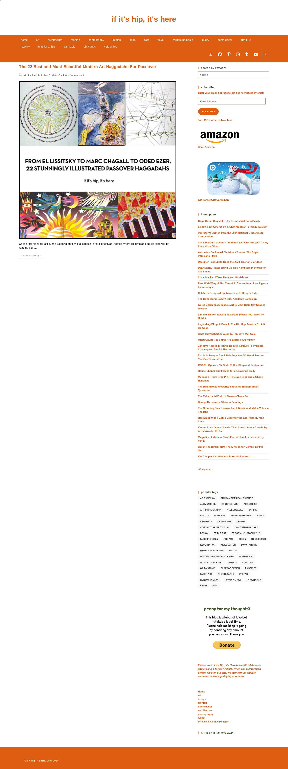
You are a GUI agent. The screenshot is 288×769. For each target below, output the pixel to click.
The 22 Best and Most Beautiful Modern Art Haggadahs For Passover (87, 66)
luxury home (249, 545)
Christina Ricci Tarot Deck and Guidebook (223, 277)
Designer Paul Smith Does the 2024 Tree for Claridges (230, 261)
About (201, 717)
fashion (202, 702)
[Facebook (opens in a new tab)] (221, 54)
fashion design (209, 539)
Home (201, 691)
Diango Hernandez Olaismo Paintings (220, 402)
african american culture (237, 498)
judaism (64, 75)
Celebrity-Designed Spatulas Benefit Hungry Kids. (228, 293)
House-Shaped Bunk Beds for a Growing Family (226, 370)
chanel (241, 521)
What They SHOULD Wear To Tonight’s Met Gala (227, 333)
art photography (211, 510)
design (204, 533)
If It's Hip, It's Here (144, 19)
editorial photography (246, 533)
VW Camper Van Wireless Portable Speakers (224, 456)
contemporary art (246, 527)
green (242, 539)
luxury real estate (212, 551)
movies (232, 562)
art (24, 75)
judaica (54, 75)
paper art (206, 574)
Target (218, 668)
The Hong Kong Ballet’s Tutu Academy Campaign (227, 298)
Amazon (256, 665)
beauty (204, 516)
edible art (220, 533)
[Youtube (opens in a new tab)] (257, 54)
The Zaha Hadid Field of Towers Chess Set (223, 396)
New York (247, 562)
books (31, 75)
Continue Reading (33, 256)
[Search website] (265, 54)
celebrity (206, 521)
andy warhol (208, 504)
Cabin (260, 516)
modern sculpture (211, 562)
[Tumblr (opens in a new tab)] (247, 54)
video (203, 586)
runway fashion (209, 580)
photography (226, 574)
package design (230, 568)
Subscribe (208, 111)
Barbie (252, 510)
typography (253, 580)
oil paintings (207, 568)
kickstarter (228, 545)
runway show (233, 580)
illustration (42, 75)
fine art (228, 539)
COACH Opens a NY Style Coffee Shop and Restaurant (231, 365)
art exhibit (250, 504)
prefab (243, 574)
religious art (77, 75)
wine (215, 586)
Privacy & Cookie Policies (213, 721)
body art (219, 516)
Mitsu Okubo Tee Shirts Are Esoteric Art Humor (226, 339)
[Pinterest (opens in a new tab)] (230, 54)
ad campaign (207, 498)
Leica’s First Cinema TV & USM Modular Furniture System (232, 226)
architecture (230, 504)
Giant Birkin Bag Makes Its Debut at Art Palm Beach (229, 221)
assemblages (235, 510)
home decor (258, 539)
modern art (246, 556)
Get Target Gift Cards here (214, 199)
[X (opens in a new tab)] (211, 54)
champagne (224, 521)
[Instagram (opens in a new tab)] (239, 54)
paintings (250, 568)
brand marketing (241, 516)
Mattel (233, 551)
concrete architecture (214, 527)
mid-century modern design (217, 556)
